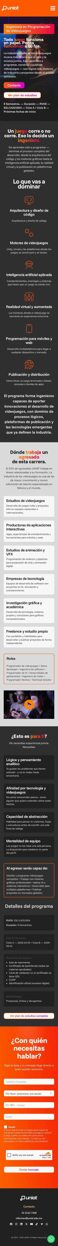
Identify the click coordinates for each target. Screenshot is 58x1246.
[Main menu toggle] (53, 8)
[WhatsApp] (47, 1224)
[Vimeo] (42, 1224)
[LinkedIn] (21, 1224)
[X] (26, 1224)
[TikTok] (36, 1224)
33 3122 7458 (29, 1212)
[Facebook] (11, 1224)
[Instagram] (16, 1224)
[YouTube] (31, 1224)
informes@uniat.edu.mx (29, 1218)
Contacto (14, 85)
